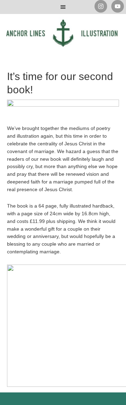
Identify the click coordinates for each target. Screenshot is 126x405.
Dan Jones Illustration (63, 38)
